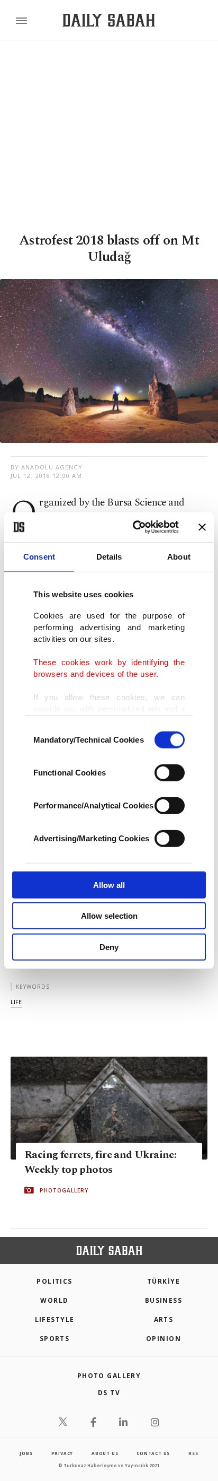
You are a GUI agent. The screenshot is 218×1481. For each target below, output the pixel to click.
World (54, 1300)
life (16, 1002)
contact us (153, 1453)
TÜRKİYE (163, 1281)
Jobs (26, 1453)
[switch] (170, 772)
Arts (164, 1319)
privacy (62, 1453)
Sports (55, 1338)
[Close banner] (202, 527)
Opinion (163, 1338)
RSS (193, 1453)
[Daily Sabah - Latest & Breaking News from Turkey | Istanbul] (108, 20)
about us (105, 1453)
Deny (109, 946)
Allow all (109, 884)
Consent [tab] (39, 556)
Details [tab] (109, 556)
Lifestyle (55, 1319)
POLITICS (54, 1281)
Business (164, 1300)
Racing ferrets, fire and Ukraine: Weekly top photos (100, 1162)
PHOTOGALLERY (64, 1190)
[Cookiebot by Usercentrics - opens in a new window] (135, 527)
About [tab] (178, 556)
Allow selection (109, 915)
